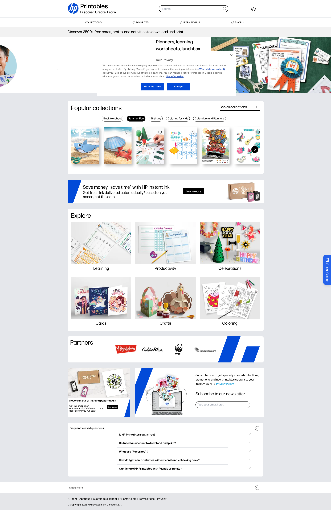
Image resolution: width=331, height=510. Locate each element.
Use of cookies (175, 76)
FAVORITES (142, 22)
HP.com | (73, 498)
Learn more (193, 191)
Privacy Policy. (225, 383)
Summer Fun (136, 118)
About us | (86, 498)
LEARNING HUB (191, 22)
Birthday (155, 118)
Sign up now (113, 407)
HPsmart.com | (129, 498)
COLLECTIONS (93, 22)
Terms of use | (148, 498)
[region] (166, 73)
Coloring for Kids (178, 118)
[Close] (231, 55)
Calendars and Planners (209, 118)
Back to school (112, 118)
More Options (152, 86)
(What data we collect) (211, 69)
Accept (178, 86)
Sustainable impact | (106, 498)
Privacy (161, 498)
